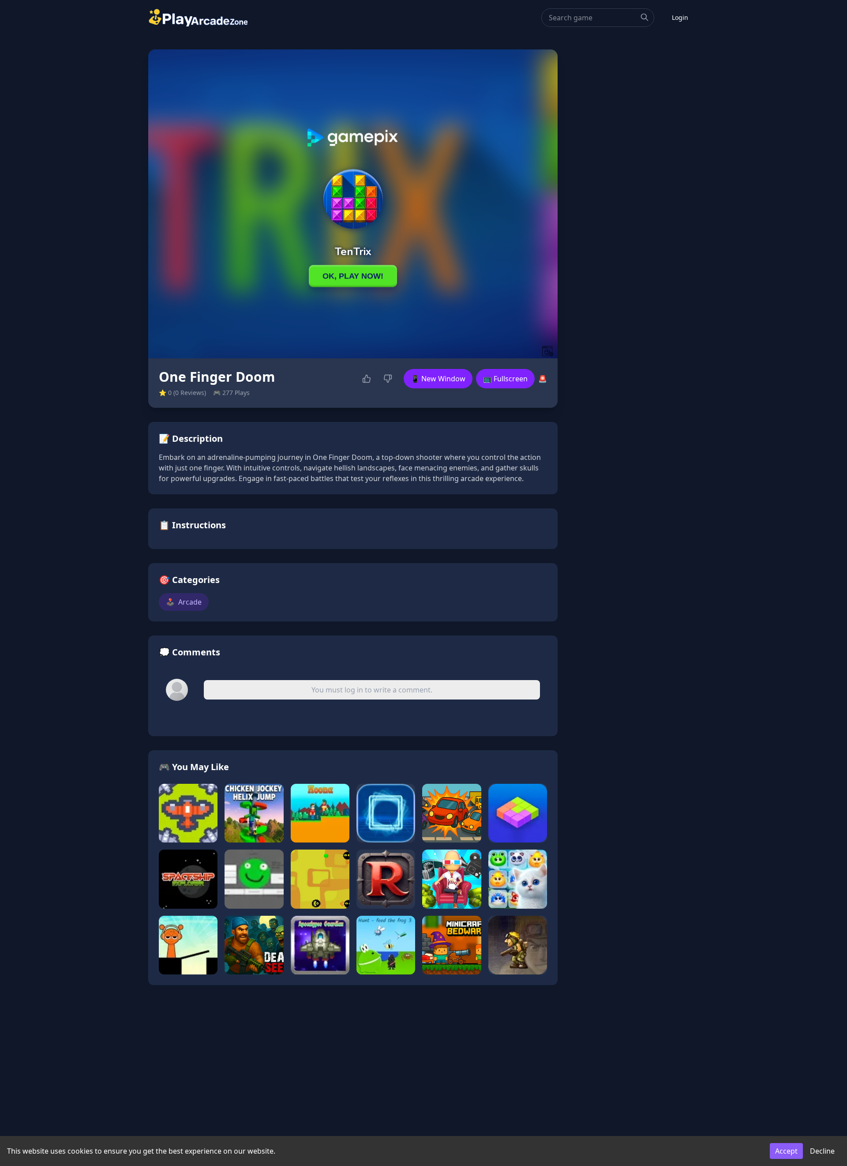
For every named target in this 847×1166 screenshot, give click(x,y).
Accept (786, 1151)
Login (680, 17)
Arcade (184, 602)
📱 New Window (438, 379)
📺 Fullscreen (505, 379)
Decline (822, 1151)
